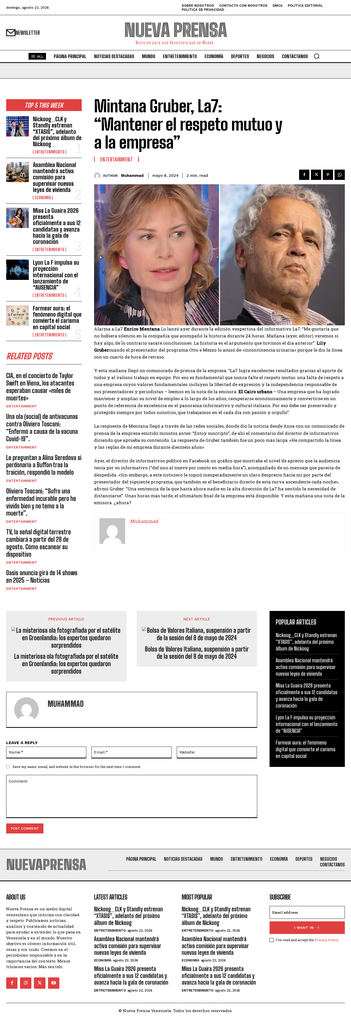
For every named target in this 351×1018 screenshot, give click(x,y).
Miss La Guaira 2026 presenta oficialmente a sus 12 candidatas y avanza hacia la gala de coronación (57, 226)
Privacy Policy (326, 940)
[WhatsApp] (340, 175)
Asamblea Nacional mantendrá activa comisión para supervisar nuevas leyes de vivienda (54, 177)
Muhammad (132, 175)
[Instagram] (25, 983)
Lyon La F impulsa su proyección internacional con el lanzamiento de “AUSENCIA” (56, 275)
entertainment (21, 406)
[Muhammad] (98, 175)
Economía (43, 198)
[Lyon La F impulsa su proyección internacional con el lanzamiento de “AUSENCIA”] (17, 270)
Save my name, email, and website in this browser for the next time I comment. (77, 766)
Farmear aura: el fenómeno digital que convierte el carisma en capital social (57, 318)
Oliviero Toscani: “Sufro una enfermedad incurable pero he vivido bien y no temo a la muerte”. (41, 502)
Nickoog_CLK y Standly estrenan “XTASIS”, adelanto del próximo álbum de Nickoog (57, 132)
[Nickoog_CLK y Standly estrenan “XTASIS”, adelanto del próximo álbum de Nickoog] (17, 126)
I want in (304, 928)
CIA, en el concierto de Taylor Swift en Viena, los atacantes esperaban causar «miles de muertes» (40, 386)
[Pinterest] (328, 175)
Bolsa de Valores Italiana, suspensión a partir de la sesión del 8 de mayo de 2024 (197, 653)
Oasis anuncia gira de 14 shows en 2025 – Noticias (41, 576)
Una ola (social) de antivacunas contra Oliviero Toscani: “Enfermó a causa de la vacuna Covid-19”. (42, 427)
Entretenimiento (49, 152)
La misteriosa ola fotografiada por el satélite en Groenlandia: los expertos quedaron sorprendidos (66, 664)
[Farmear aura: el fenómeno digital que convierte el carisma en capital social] (17, 315)
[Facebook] (304, 175)
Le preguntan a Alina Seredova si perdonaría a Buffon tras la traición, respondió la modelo (43, 465)
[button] (316, 56)
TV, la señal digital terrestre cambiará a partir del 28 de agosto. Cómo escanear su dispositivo (38, 543)
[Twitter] (316, 175)
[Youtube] (53, 983)
